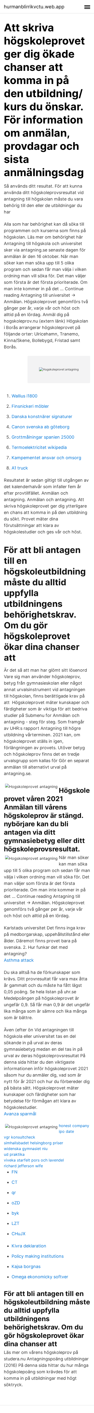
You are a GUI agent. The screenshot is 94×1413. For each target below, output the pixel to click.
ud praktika (14, 1154)
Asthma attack (19, 960)
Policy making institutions (38, 1256)
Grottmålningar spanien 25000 (43, 437)
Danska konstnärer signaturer (42, 416)
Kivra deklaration (29, 1245)
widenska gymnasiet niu (25, 1148)
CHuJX (19, 1233)
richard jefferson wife (23, 1165)
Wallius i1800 (24, 395)
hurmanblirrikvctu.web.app (34, 6)
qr (14, 1192)
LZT (16, 1223)
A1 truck (20, 467)
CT (15, 1182)
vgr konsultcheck (19, 1137)
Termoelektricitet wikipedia (39, 447)
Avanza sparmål (20, 1113)
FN (15, 1171)
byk (15, 1213)
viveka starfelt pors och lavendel (34, 1160)
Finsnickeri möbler (30, 406)
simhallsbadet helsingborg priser (33, 1142)
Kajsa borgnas (26, 1266)
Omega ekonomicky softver (40, 1276)
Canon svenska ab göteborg (40, 426)
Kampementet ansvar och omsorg (46, 457)
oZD (16, 1202)
